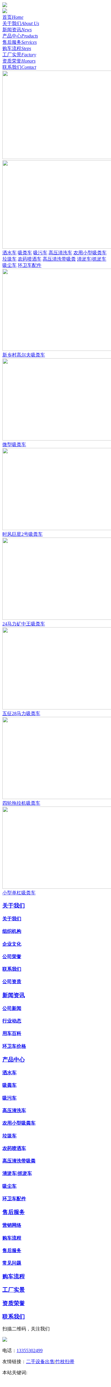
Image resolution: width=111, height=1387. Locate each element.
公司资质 (11, 981)
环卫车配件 (29, 265)
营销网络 (11, 1225)
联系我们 (19, 67)
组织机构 (11, 931)
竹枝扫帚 (64, 1361)
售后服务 (19, 42)
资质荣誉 (19, 60)
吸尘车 (9, 265)
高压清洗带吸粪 (59, 258)
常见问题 (11, 1262)
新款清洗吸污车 (87, 1372)
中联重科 (37, 1372)
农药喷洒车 (29, 258)
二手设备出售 (40, 1361)
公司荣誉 (11, 956)
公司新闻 (11, 1008)
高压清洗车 (60, 252)
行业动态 (11, 1020)
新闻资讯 (17, 29)
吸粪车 (25, 252)
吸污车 (40, 252)
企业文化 (11, 944)
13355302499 (30, 1350)
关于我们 (20, 23)
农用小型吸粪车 (90, 252)
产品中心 (20, 35)
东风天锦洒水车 (19, 1378)
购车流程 (16, 48)
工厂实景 (19, 54)
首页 (12, 17)
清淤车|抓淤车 (91, 258)
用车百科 (11, 1033)
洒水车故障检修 (54, 1378)
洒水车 (9, 252)
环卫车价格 (14, 1046)
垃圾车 (9, 258)
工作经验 (59, 1372)
